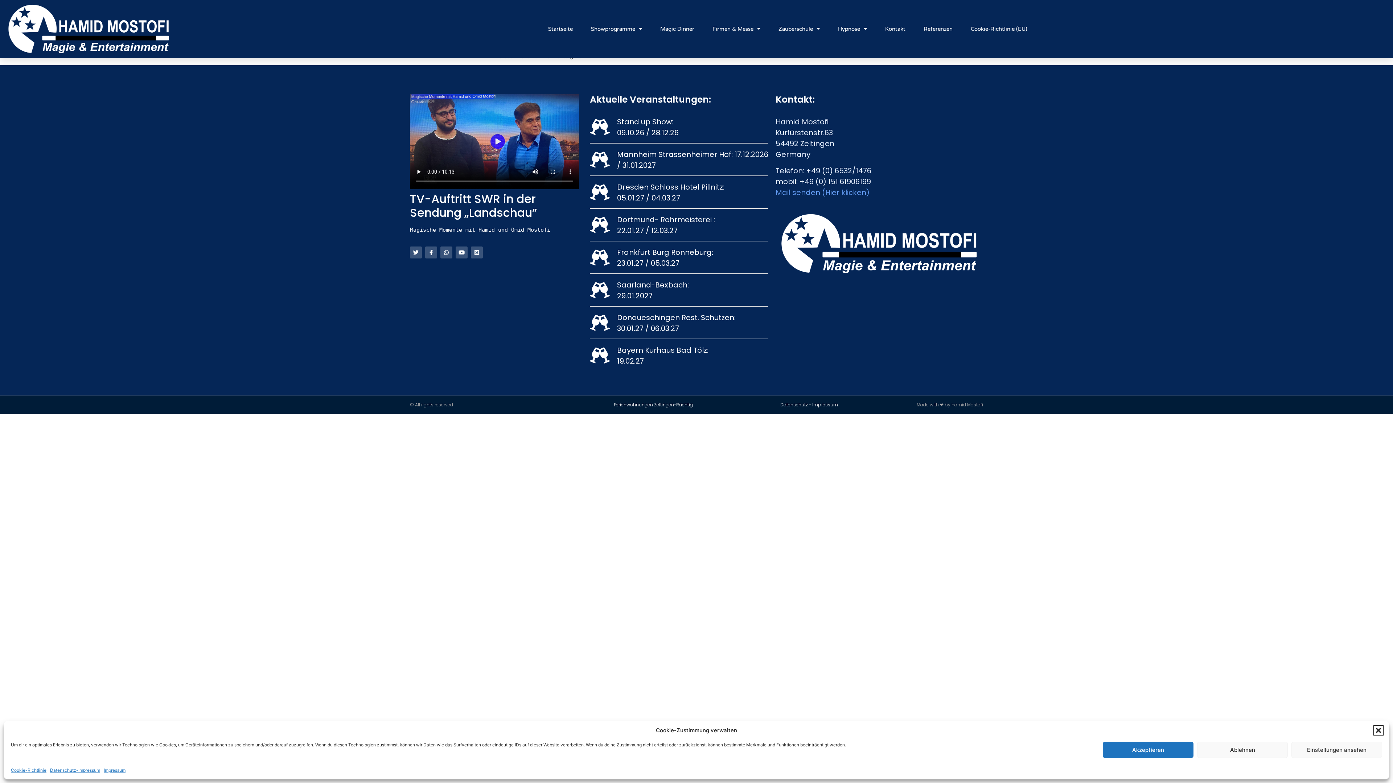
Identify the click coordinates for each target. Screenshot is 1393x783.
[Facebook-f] (431, 252)
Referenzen (938, 29)
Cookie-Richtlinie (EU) (999, 29)
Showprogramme (613, 29)
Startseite (560, 29)
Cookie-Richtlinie (28, 770)
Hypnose (849, 29)
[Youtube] (462, 252)
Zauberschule (795, 29)
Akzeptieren (1148, 749)
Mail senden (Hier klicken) (823, 192)
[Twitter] (416, 252)
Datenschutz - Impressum (809, 405)
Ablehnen (1242, 749)
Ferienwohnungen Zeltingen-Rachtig (653, 405)
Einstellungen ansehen (1337, 749)
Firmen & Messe (732, 29)
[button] (1378, 730)
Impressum (115, 770)
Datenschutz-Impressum (75, 770)
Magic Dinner (677, 29)
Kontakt (895, 29)
